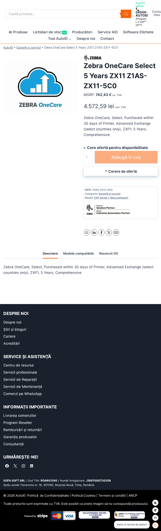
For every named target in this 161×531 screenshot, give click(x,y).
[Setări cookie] (155, 503)
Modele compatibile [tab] (78, 253)
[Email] (116, 232)
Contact (107, 38)
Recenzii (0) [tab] (108, 253)
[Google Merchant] (155, 518)
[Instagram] (23, 465)
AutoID (8, 47)
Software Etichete (138, 32)
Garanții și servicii (28, 47)
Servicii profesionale (20, 372)
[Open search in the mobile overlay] (68, 14)
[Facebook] (101, 232)
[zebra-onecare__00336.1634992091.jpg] (40, 88)
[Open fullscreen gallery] (73, 121)
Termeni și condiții (112, 495)
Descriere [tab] (50, 253)
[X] (109, 232)
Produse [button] (20, 32)
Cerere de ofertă (122, 171)
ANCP (133, 495)
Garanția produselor (20, 437)
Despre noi (86, 38)
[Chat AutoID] (155, 525)
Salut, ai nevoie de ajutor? (132, 524)
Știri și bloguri (14, 329)
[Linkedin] (31, 465)
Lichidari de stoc (49, 32)
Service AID (108, 32)
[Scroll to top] (6, 520)
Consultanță (13, 444)
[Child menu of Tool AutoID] (59, 38)
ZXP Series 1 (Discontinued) (111, 197)
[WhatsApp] (87, 232)
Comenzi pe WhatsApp (22, 394)
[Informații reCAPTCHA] (155, 510)
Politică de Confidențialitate (48, 495)
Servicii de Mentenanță (22, 387)
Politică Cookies (84, 495)
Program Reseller (17, 423)
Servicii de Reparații (20, 379)
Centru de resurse (18, 365)
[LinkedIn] (94, 232)
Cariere (9, 336)
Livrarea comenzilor (19, 415)
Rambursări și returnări (22, 430)
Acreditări (11, 343)
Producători (82, 32)
